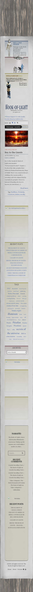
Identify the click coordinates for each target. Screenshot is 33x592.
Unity (10, 339)
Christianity (21, 192)
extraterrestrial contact (12, 303)
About (14, 569)
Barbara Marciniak (13, 294)
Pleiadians (17, 326)
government (17, 308)
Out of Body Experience (12, 319)
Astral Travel (16, 291)
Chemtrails (22, 293)
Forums (20, 569)
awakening (22, 291)
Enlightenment (11, 301)
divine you (24, 298)
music (21, 317)
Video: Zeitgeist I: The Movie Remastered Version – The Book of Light (16, 483)
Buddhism (14, 192)
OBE (25, 317)
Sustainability (19, 336)
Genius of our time (12, 306)
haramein (23, 308)
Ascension (15, 289)
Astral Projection (22, 288)
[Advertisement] (16, 17)
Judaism (17, 194)
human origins (16, 311)
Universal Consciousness (18, 339)
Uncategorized (11, 150)
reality (13, 329)
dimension (19, 298)
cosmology (24, 296)
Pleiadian (17, 322)
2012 (8, 289)
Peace (19, 319)
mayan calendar (15, 317)
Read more (24, 188)
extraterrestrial (20, 301)
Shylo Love (21, 566)
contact (19, 296)
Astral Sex (10, 291)
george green (11, 308)
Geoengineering (23, 306)
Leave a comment (10, 158)
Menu (7, 123)
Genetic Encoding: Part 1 (16, 470)
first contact (24, 303)
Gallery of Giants (16, 258)
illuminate (13, 314)
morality (22, 194)
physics (24, 320)
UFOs (25, 336)
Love (20, 314)
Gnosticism (11, 194)
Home (9, 569)
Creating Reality (11, 298)
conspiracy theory (11, 296)
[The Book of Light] (16, 106)
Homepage (9, 127)
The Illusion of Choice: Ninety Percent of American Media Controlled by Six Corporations (16, 512)
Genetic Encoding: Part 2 (16, 477)
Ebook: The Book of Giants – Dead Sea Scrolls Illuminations (16, 263)
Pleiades (9, 323)
